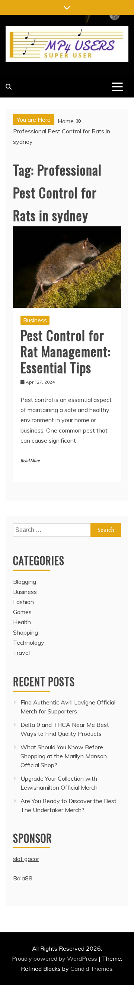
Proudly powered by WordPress (55, 958)
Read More (29, 461)
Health (22, 622)
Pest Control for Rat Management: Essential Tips (65, 351)
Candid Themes (91, 968)
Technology (28, 642)
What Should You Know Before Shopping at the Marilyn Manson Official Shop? (63, 756)
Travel (21, 652)
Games (22, 612)
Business (35, 320)
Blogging (24, 581)
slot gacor (26, 858)
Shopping (25, 632)
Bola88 (22, 878)
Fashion (23, 601)
